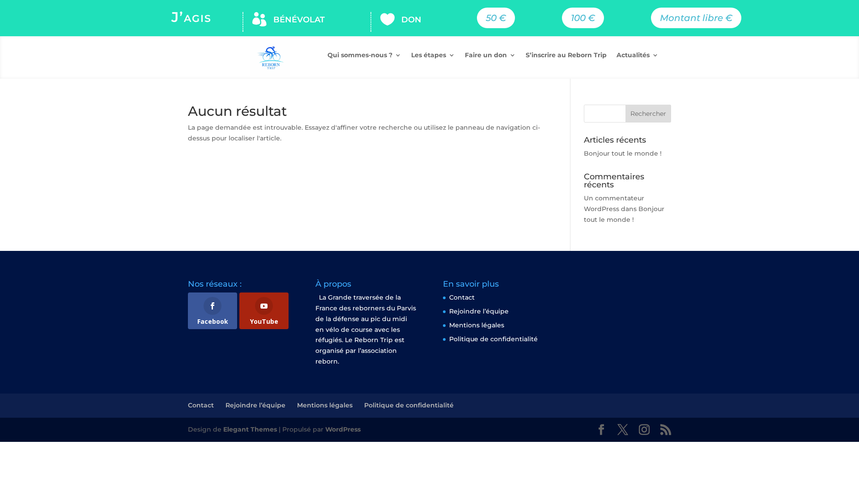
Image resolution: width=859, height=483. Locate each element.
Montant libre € (696, 18)
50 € (496, 18)
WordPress (343, 429)
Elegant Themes (250, 429)
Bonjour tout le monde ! (623, 153)
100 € (583, 18)
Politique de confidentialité (493, 339)
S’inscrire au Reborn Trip (566, 55)
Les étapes (428, 55)
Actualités (633, 55)
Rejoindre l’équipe (479, 311)
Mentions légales (476, 325)
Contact (462, 297)
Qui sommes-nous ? (359, 55)
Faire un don (486, 55)
